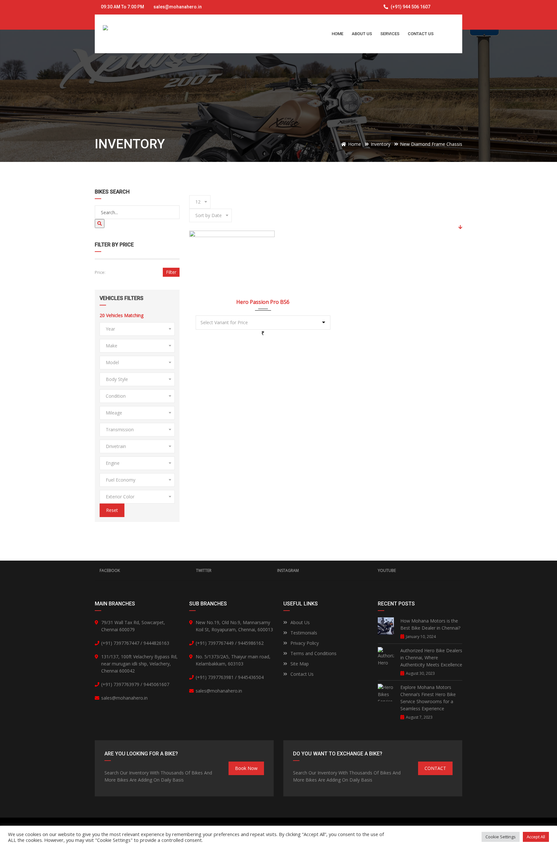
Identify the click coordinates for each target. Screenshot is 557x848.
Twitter (203, 570)
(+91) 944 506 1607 (410, 6)
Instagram (288, 570)
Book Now (246, 768)
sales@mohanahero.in (177, 6)
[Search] (99, 223)
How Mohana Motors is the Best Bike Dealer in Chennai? (430, 624)
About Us (300, 622)
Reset (112, 510)
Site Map (299, 664)
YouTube (387, 570)
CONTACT (435, 768)
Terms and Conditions (313, 653)
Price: (100, 272)
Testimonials (303, 633)
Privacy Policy (304, 643)
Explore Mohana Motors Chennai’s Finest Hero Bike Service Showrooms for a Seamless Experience (428, 698)
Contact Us (302, 674)
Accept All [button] (536, 837)
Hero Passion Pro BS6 (262, 301)
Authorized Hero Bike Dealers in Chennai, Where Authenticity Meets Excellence (431, 657)
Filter (171, 272)
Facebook (110, 570)
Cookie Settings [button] (500, 837)
